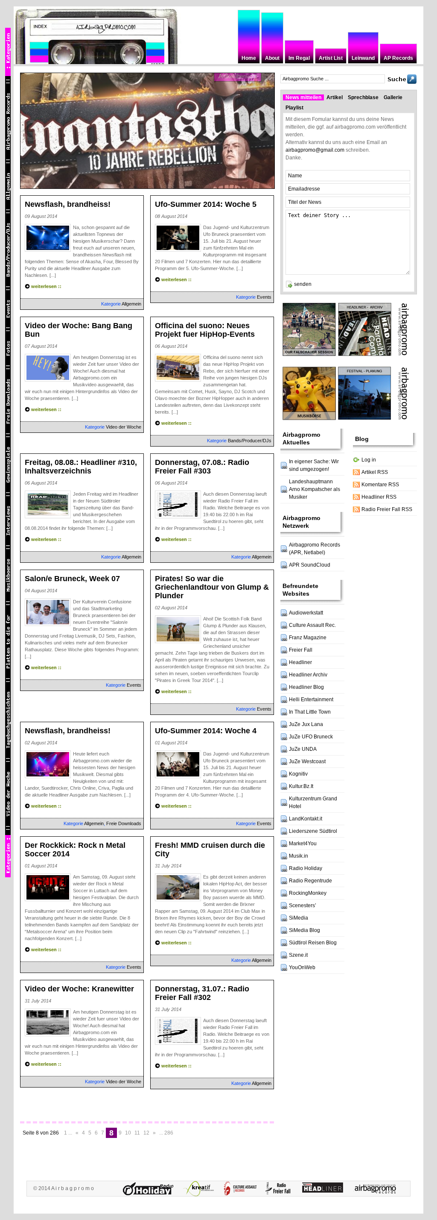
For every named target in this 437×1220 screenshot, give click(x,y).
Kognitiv (298, 774)
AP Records (398, 58)
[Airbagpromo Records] (377, 1189)
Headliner (300, 662)
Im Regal (299, 58)
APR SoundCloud (309, 565)
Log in (368, 460)
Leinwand (363, 58)
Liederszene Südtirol (313, 831)
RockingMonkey (307, 893)
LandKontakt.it (305, 819)
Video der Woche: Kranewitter (79, 989)
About (272, 58)
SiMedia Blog (304, 930)
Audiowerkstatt (306, 613)
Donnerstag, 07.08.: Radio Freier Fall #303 (202, 466)
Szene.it (298, 955)
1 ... (68, 1133)
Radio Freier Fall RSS (386, 509)
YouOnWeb (302, 967)
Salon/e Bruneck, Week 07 (72, 578)
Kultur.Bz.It (301, 786)
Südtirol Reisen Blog (313, 943)
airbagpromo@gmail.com (315, 150)
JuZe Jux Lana (306, 724)
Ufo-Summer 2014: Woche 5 (205, 204)
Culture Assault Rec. (312, 625)
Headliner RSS (378, 497)
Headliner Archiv (308, 675)
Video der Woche (123, 426)
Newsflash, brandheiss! (68, 204)
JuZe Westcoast (307, 761)
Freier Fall (300, 650)
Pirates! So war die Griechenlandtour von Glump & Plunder (212, 587)
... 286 (166, 1133)
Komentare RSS (380, 485)
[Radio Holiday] (150, 1189)
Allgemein (131, 303)
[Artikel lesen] (147, 130)
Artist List (331, 58)
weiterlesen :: (46, 286)
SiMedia (298, 918)
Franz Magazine (307, 638)
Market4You (303, 844)
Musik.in (298, 856)
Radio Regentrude (310, 881)
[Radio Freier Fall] (280, 1189)
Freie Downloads (123, 823)
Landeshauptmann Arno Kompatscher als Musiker (314, 489)
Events (264, 297)
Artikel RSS (374, 472)
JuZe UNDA (303, 749)
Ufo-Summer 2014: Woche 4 (205, 730)
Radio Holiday (305, 868)
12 (146, 1133)
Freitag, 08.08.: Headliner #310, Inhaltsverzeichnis (81, 466)
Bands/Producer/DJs (249, 440)
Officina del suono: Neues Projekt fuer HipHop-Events (205, 329)
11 (137, 1133)
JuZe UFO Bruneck (311, 737)
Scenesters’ (302, 905)
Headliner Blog (306, 687)
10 (128, 1133)
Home (249, 58)
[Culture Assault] (241, 1189)
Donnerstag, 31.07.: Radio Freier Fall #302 (202, 993)
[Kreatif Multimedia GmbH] (200, 1189)
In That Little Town (310, 712)
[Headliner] (325, 1189)
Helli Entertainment (311, 700)
